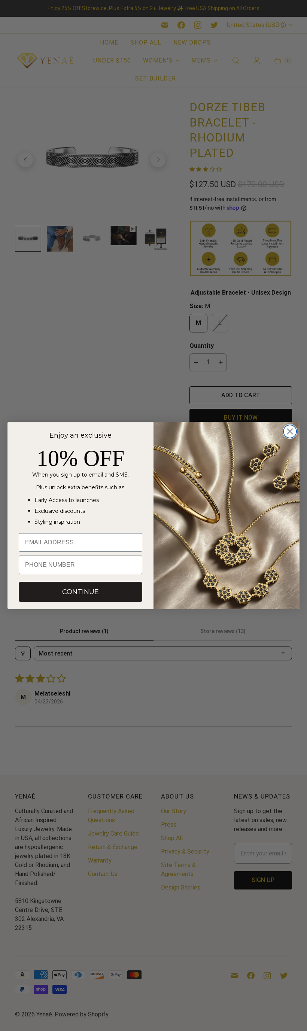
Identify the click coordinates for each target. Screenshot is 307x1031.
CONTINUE (80, 592)
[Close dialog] (290, 431)
